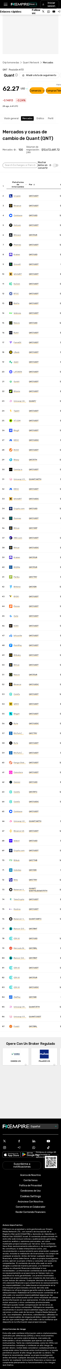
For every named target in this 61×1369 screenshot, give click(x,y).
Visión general (11, 118)
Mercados (27, 118)
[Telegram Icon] (23, 1147)
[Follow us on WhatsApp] (49, 12)
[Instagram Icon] (9, 1147)
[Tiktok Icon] (52, 1147)
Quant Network (31, 62)
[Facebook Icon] (23, 1141)
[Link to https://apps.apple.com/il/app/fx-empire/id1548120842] (11, 1154)
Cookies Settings (30, 1196)
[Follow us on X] (43, 12)
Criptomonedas (11, 62)
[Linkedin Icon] (38, 1141)
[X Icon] (9, 1141)
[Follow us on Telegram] (59, 12)
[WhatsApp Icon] (38, 1147)
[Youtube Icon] (52, 1141)
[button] (5, 4)
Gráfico (40, 118)
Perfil (50, 118)
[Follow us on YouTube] (54, 12)
